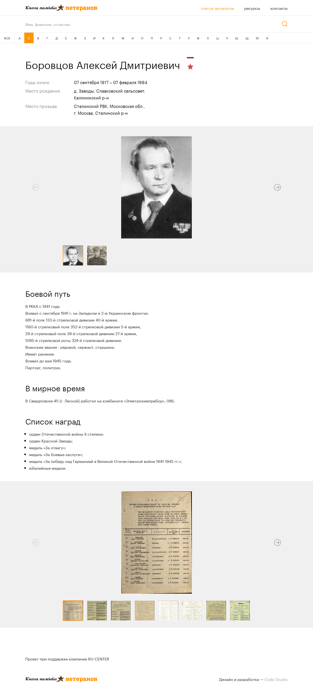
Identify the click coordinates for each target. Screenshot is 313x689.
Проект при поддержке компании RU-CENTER (67, 658)
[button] (277, 187)
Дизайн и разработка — (253, 679)
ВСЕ (7, 38)
